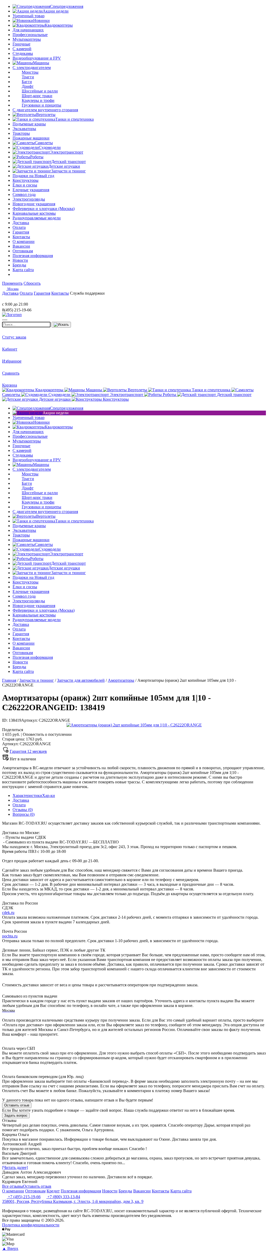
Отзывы (23, 809)
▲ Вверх (10, 1248)
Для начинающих (28, 30)
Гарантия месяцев (28, 751)
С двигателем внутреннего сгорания (45, 110)
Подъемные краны (29, 124)
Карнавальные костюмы (34, 213)
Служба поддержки (87, 293)
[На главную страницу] (18, 299)
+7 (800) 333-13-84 (63, 1196)
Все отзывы (12, 1186)
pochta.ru (10, 936)
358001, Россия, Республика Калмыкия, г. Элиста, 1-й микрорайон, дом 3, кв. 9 (72, 1201)
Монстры (30, 72)
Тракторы (21, 133)
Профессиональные (30, 34)
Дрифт (28, 86)
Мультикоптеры (27, 39)
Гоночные (21, 44)
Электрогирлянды (29, 199)
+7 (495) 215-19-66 (24, 1196)
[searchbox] (26, 324)
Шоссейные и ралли (40, 91)
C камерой (22, 48)
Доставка (21, 800)
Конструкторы (25, 180)
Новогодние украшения (34, 204)
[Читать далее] (15, 1167)
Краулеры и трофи (38, 100)
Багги (27, 81)
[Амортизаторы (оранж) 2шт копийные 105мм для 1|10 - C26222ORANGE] (134, 725)
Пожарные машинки (31, 138)
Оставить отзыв (16, 1105)
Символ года (24, 194)
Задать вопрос (15, 1115)
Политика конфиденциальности (30, 1225)
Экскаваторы (24, 128)
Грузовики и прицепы (41, 105)
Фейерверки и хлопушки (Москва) (44, 208)
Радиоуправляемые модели (37, 218)
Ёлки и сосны (25, 185)
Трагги (28, 77)
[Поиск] (61, 325)
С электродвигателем (32, 67)
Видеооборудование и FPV (37, 58)
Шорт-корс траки (37, 96)
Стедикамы (23, 53)
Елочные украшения (31, 190)
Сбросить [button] (32, 283)
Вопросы (24, 814)
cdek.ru (8, 912)
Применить (12, 283)
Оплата (19, 805)
